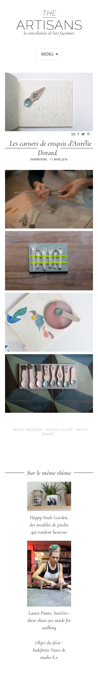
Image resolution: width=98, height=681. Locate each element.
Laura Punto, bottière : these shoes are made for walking (49, 620)
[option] (49, 102)
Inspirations (38, 159)
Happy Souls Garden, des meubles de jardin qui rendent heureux (49, 525)
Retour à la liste (59, 430)
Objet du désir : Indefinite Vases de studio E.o (49, 650)
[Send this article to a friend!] (74, 134)
